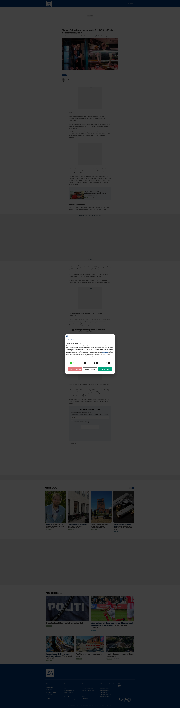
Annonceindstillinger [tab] (96, 339)
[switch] (84, 363)
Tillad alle (105, 369)
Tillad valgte (90, 369)
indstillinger (105, 352)
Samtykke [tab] (71, 339)
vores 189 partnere (74, 346)
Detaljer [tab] (83, 339)
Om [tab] (109, 339)
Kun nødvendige (75, 369)
